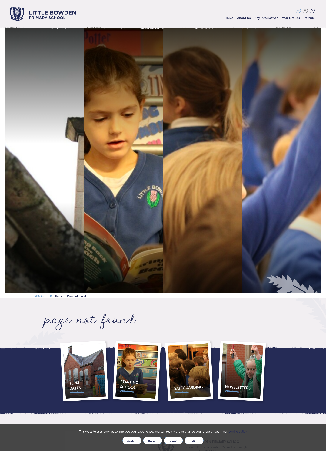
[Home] (42, 14)
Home (59, 296)
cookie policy (237, 431)
